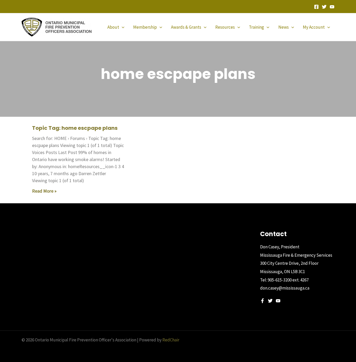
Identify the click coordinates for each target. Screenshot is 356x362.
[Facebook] (316, 6)
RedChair (170, 340)
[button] (121, 27)
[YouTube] (332, 6)
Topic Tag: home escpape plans (75, 128)
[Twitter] (324, 6)
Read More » (44, 191)
